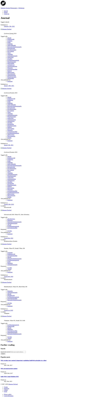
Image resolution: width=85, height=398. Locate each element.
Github (6, 390)
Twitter (6, 387)
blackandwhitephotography (14, 47)
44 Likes (9, 303)
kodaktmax (10, 100)
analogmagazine (11, 75)
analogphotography (12, 56)
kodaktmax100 (11, 98)
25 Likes (9, 231)
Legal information (8, 396)
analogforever (11, 65)
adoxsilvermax (11, 219)
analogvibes (10, 57)
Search (3, 353)
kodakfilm (10, 44)
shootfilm (9, 59)
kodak (9, 42)
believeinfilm (10, 63)
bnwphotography (11, 50)
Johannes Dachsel (13, 384)
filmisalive (10, 68)
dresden (9, 137)
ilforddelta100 (11, 295)
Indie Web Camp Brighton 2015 (10, 376)
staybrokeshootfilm (12, 69)
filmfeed (9, 71)
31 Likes (9, 267)
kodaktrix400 (10, 39)
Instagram (9, 81)
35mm (9, 53)
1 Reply (9, 269)
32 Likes (9, 337)
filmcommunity (11, 74)
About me (6, 14)
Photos (6, 12)
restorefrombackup (12, 66)
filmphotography (11, 62)
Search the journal (5, 352)
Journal (6, 11)
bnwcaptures (10, 51)
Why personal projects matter (9, 368)
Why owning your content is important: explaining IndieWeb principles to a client (23, 360)
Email (5, 391)
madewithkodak (11, 45)
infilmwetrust (10, 72)
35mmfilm (10, 54)
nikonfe (9, 38)
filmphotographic (11, 77)
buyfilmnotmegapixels (13, 60)
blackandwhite (11, 48)
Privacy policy (8, 394)
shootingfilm (10, 78)
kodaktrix (9, 41)
